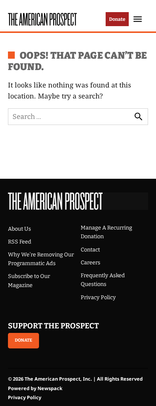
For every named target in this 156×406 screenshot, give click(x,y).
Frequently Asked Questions (103, 279)
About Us (19, 229)
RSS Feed (19, 242)
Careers (90, 262)
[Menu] (138, 19)
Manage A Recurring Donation (106, 232)
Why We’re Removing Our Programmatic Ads (41, 259)
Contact (90, 250)
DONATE (23, 340)
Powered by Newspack (35, 388)
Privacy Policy (98, 297)
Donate (117, 19)
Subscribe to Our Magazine (29, 280)
